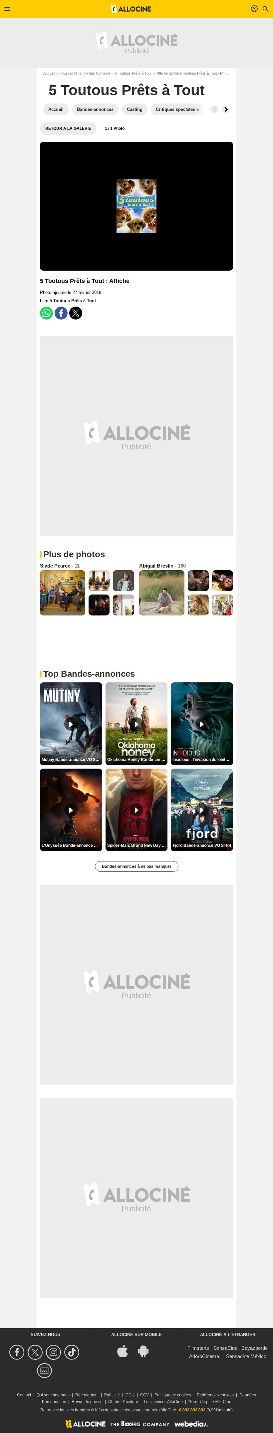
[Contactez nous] (45, 1370)
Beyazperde (254, 1348)
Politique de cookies (172, 1395)
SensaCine (225, 1348)
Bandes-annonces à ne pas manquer (136, 866)
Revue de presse (87, 1401)
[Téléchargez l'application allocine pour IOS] (126, 1350)
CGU (130, 1395)
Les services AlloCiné (163, 1401)
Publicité (112, 1395)
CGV (144, 1395)
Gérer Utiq (197, 1401)
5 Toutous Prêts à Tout (133, 73)
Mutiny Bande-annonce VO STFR (72, 759)
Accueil (49, 73)
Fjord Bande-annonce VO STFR (202, 845)
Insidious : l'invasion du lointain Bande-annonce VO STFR (202, 759)
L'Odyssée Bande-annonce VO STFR (72, 845)
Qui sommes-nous (53, 1395)
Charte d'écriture (123, 1401)
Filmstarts (198, 1348)
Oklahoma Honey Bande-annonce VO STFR (137, 759)
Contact (24, 1395)
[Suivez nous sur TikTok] (72, 1352)
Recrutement (87, 1395)
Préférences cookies (215, 1395)
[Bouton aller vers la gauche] (214, 110)
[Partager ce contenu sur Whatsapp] (46, 313)
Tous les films (71, 73)
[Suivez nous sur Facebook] (17, 1352)
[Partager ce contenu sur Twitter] (75, 313)
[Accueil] (131, 9)
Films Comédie (98, 73)
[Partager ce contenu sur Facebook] (61, 313)
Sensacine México (246, 1356)
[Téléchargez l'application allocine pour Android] (146, 1350)
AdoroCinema (204, 1356)
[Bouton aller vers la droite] (226, 110)
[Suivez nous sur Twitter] (36, 1352)
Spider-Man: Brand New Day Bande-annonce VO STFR (137, 845)
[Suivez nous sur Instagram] (54, 1352)
